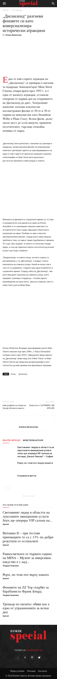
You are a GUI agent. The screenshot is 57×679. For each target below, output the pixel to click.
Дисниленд (23, 374)
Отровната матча (26, 475)
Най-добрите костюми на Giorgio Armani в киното (14, 406)
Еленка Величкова (13, 35)
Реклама (31, 671)
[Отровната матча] (9, 478)
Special (6, 524)
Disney (13, 374)
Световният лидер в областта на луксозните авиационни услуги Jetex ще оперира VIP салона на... (27, 516)
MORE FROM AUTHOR (33, 440)
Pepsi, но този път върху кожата (35, 463)
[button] (53, 3)
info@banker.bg (34, 650)
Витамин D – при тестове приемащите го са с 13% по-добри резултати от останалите (28, 537)
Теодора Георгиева (11, 566)
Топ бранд (16, 10)
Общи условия (17, 671)
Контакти (42, 671)
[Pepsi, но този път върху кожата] (9, 466)
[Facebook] (17, 657)
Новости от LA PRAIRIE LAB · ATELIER (41, 406)
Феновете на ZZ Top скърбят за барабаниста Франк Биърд (26, 589)
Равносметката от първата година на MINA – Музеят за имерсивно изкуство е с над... (27, 557)
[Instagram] (32, 657)
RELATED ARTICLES (11, 440)
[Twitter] (39, 657)
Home (6, 10)
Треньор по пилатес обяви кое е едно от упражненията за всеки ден (26, 608)
